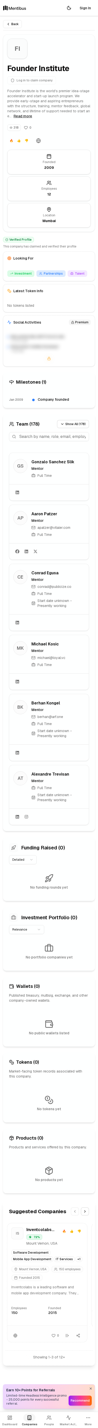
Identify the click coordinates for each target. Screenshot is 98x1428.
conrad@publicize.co (54, 586)
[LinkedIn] (17, 492)
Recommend (80, 1401)
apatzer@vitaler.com (53, 527)
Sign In (85, 8)
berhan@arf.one (50, 717)
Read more (23, 116)
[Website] (38, 141)
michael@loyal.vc (51, 657)
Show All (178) (75, 424)
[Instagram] (26, 817)
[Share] (78, 1336)
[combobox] (23, 859)
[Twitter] (35, 551)
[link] (49, 477)
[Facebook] (17, 551)
